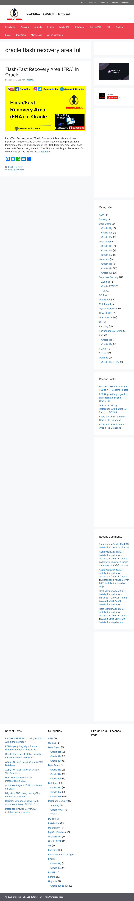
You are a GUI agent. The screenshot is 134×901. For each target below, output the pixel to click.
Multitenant (36, 35)
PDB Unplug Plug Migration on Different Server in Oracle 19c (113, 397)
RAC (101, 335)
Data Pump (105, 241)
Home (83, 2)
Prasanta (103, 544)
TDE (108, 27)
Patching (25, 27)
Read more (45, 151)
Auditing (119, 27)
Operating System (55, 35)
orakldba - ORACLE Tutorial (48, 14)
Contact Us (103, 2)
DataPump (21, 35)
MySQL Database (108, 308)
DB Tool (103, 295)
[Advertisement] (114, 152)
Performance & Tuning (110, 331)
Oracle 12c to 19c (110, 362)
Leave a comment (16, 170)
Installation (10, 27)
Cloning (103, 219)
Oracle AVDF (95, 27)
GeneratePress (56, 897)
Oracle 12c (106, 232)
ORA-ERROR (105, 313)
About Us (92, 2)
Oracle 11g (106, 228)
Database (12, 167)
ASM (101, 214)
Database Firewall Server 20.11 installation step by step (114, 583)
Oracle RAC (64, 27)
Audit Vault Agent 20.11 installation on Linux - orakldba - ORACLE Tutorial (113, 555)
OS (100, 322)
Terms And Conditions (120, 2)
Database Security (108, 277)
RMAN (8, 35)
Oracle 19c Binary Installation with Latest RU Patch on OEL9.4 (113, 408)
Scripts (50, 27)
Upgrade (38, 27)
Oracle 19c (106, 237)
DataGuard (79, 27)
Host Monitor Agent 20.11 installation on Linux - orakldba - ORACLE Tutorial (113, 594)
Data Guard (105, 223)
